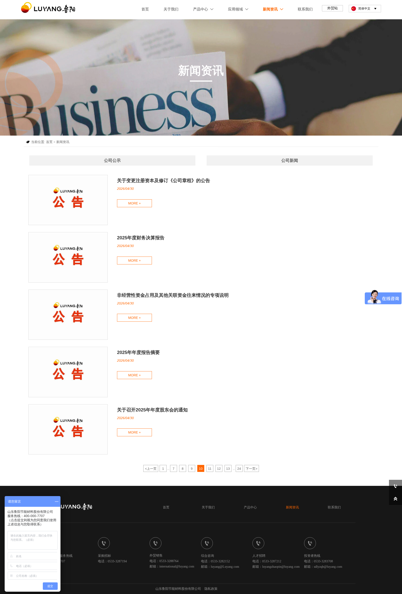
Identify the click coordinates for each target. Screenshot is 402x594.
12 (219, 469)
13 (228, 469)
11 (209, 469)
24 (239, 469)
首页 (49, 142)
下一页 (251, 469)
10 (201, 469)
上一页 (151, 469)
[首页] (48, 8)
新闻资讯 (62, 142)
